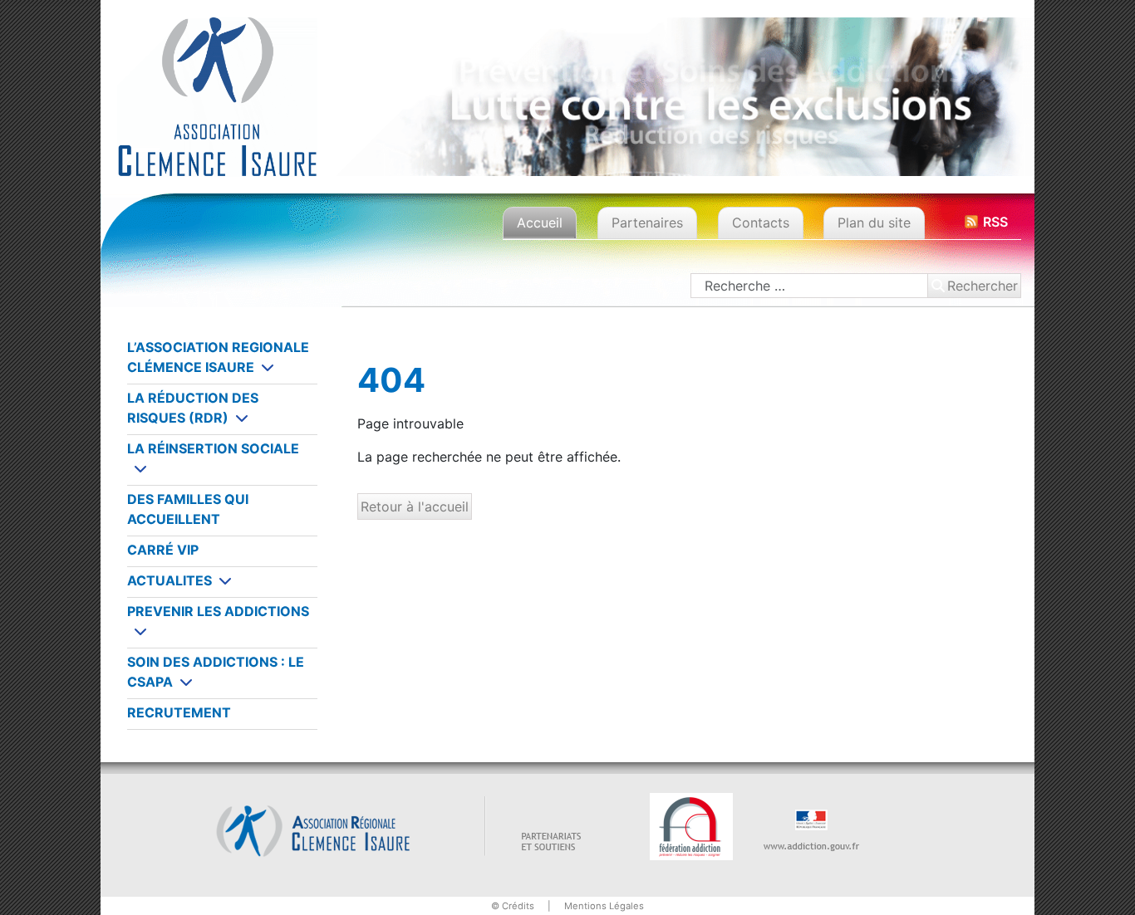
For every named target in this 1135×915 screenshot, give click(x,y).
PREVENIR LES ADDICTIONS (218, 611)
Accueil (540, 222)
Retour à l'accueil (415, 506)
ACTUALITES (169, 580)
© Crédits (512, 906)
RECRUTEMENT (179, 712)
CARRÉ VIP (163, 549)
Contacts (760, 222)
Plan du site (874, 222)
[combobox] (809, 285)
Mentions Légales (604, 906)
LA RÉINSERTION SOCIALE (213, 448)
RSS (995, 221)
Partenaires (647, 222)
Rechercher (982, 285)
